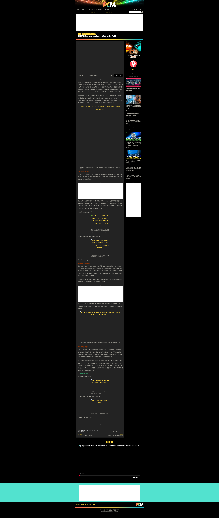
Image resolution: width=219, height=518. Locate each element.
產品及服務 (84, 33)
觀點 (126, 92)
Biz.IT (79, 33)
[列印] (111, 75)
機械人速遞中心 (81, 431)
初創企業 (94, 33)
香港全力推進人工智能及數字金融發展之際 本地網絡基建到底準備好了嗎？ (133, 107)
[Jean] (133, 63)
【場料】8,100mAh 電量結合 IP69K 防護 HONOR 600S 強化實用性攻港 (133, 177)
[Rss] (142, 10)
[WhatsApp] (104, 75)
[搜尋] (142, 12)
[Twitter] (140, 10)
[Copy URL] (109, 75)
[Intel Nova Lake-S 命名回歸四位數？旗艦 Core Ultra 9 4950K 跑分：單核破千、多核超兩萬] (133, 136)
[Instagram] (132, 10)
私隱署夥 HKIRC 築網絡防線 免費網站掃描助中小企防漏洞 (133, 114)
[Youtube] (134, 10)
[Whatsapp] (138, 10)
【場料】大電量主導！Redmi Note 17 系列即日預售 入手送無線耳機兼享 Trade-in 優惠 (133, 169)
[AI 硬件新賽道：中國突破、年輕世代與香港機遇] (133, 82)
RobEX (90, 430)
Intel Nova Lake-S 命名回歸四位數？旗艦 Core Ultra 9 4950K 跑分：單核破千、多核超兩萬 (133, 144)
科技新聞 (127, 147)
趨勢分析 (89, 33)
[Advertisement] (109, 22)
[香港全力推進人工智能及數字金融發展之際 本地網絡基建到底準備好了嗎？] (133, 99)
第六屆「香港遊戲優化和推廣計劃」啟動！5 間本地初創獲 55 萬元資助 (133, 122)
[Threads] (136, 10)
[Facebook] (130, 10)
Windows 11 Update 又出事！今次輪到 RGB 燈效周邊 (133, 161)
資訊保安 (127, 116)
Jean (82, 75)
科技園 (87, 430)
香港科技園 (82, 430)
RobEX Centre (95, 430)
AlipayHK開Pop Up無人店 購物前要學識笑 (114, 435)
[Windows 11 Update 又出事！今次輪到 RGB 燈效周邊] (133, 154)
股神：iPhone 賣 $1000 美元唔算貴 (85, 435)
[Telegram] (106, 75)
